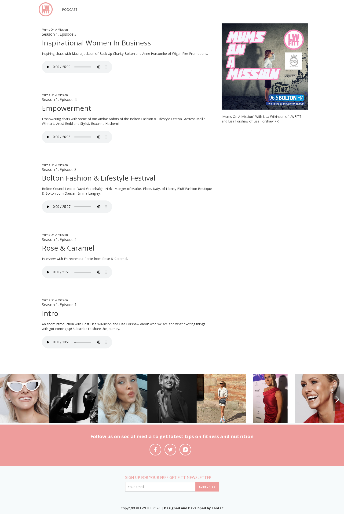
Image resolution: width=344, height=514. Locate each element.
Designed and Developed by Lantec (193, 508)
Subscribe (207, 487)
